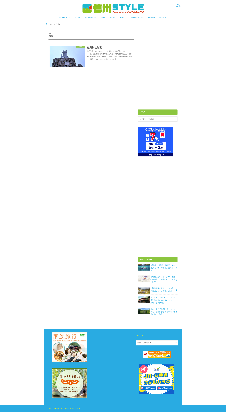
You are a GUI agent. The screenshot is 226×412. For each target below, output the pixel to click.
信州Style (63, 408)
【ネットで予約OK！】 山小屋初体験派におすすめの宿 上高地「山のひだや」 (162, 300)
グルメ (103, 17)
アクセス (112, 17)
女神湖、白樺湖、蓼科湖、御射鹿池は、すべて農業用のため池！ (162, 267)
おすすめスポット (90, 17)
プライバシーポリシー (136, 17)
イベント (77, 17)
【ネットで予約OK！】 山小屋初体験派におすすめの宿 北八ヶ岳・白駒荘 (162, 311)
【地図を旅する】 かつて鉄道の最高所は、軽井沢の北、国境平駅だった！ (162, 279)
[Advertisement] (158, 49)
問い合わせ (163, 17)
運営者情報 (151, 17)
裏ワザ (122, 17)
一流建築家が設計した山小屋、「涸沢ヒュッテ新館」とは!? (162, 289)
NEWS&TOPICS (64, 17)
